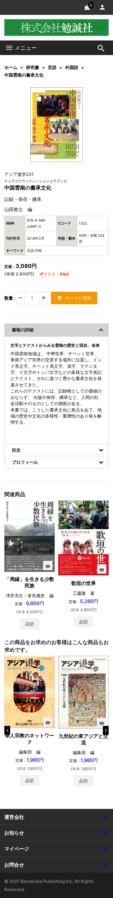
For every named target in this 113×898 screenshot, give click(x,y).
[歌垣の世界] (83, 537)
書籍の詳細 (23, 330)
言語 (52, 67)
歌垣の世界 (83, 583)
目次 (16, 450)
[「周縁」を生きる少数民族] (29, 536)
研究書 (32, 67)
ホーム (10, 67)
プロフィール (25, 462)
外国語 (71, 67)
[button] (69, 100)
